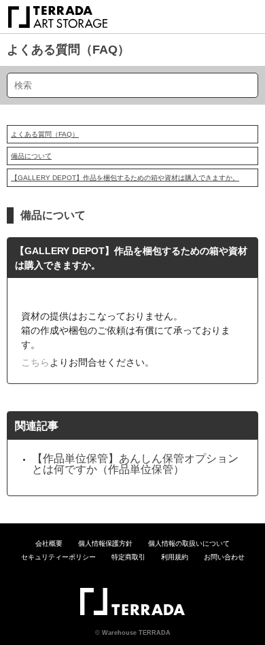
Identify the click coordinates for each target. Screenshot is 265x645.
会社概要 (49, 543)
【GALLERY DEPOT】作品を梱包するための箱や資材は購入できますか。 (125, 177)
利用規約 (174, 557)
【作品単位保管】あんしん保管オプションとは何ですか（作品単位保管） (135, 464)
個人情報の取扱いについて (189, 543)
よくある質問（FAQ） (68, 49)
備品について (31, 156)
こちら (35, 362)
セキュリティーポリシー (58, 557)
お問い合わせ (224, 557)
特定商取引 (128, 557)
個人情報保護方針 (105, 543)
